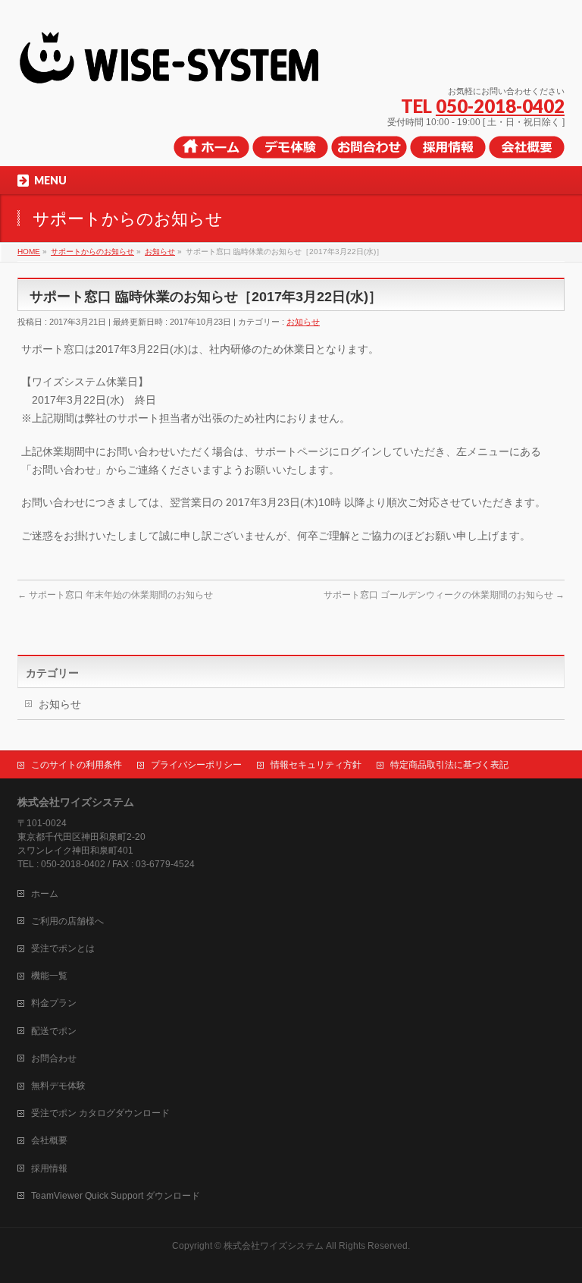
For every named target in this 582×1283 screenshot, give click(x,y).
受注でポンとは (63, 948)
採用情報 (49, 1168)
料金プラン (54, 1003)
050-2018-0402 (500, 106)
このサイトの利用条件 (76, 764)
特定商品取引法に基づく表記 (449, 764)
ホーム (44, 893)
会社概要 (49, 1140)
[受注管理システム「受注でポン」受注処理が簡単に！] (189, 68)
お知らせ (303, 321)
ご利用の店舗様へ (67, 921)
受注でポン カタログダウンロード (100, 1113)
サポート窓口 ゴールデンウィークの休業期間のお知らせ (444, 595)
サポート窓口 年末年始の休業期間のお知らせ (115, 595)
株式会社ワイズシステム (274, 1246)
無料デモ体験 (58, 1085)
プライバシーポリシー (196, 764)
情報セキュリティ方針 (316, 764)
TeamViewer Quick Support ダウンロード (115, 1195)
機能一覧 (49, 975)
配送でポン (54, 1031)
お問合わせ (54, 1058)
